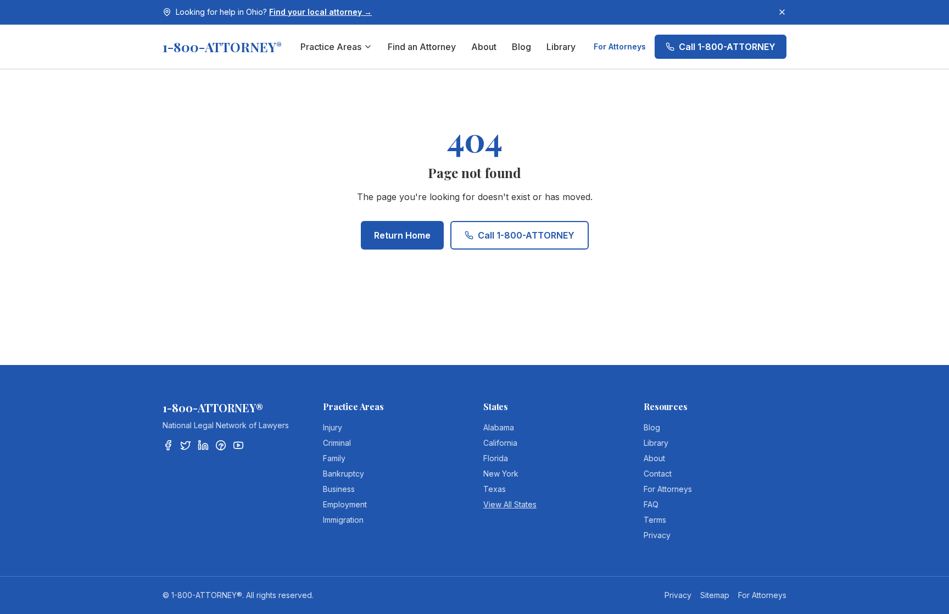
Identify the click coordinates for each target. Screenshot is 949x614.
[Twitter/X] (185, 445)
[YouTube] (238, 445)
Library (561, 46)
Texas (494, 489)
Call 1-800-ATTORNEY (727, 46)
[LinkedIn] (203, 445)
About (483, 46)
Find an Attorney (422, 46)
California (500, 442)
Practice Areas (330, 46)
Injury (332, 427)
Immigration (343, 519)
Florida (495, 458)
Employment (345, 504)
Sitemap (714, 595)
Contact (658, 473)
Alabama (498, 427)
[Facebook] (168, 445)
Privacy (657, 535)
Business (339, 489)
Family (334, 458)
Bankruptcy (343, 473)
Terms (655, 519)
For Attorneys (620, 46)
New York (500, 473)
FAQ (651, 504)
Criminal (337, 442)
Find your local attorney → (320, 11)
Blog (521, 46)
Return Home (402, 235)
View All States (510, 504)
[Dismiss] (782, 12)
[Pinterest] (220, 445)
